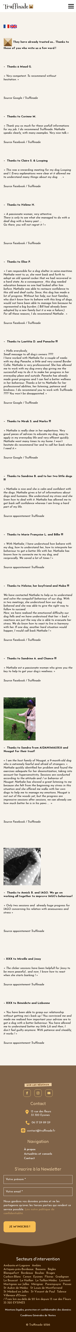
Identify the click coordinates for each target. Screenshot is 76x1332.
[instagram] (38, 1093)
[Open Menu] (71, 6)
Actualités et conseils (38, 1154)
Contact (29, 1158)
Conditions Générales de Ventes (38, 1315)
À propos (30, 1149)
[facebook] (27, 1093)
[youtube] (49, 1093)
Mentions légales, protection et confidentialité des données (38, 1309)
